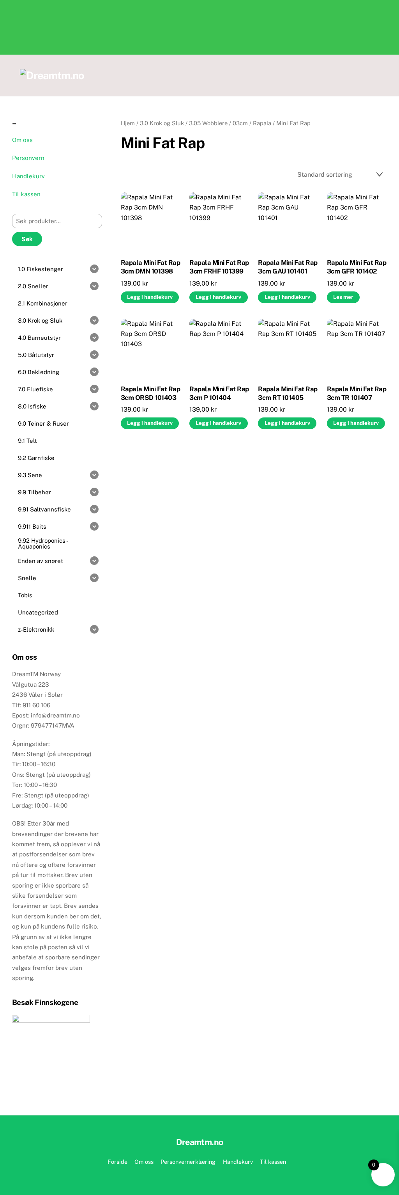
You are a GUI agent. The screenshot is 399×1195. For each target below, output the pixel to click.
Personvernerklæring (188, 1161)
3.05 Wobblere (208, 123)
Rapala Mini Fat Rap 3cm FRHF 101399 (219, 267)
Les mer (343, 297)
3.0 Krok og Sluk (162, 123)
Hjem (128, 123)
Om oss (22, 140)
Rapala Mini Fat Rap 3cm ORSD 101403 (150, 393)
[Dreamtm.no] (52, 75)
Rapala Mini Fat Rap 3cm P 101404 (219, 393)
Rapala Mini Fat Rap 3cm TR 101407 (356, 393)
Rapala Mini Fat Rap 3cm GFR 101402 (356, 267)
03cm (240, 123)
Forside (117, 1161)
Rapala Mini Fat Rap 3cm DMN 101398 (150, 267)
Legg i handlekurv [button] (150, 297)
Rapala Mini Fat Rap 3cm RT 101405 (287, 393)
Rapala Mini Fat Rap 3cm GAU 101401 (287, 267)
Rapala (262, 123)
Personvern (28, 157)
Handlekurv (28, 176)
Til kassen (26, 194)
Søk (27, 239)
